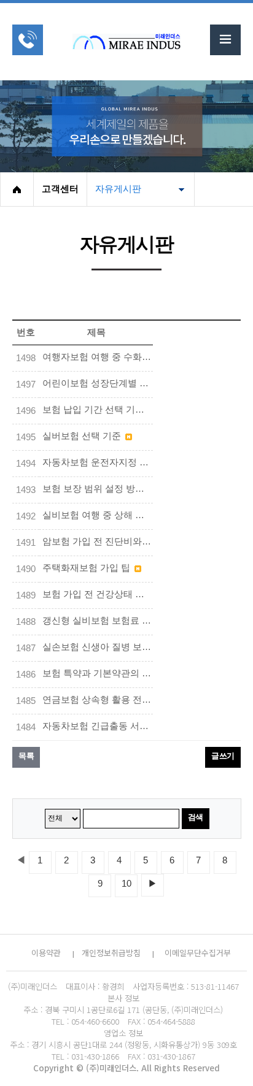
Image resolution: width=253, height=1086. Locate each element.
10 (126, 884)
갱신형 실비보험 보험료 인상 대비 (97, 620)
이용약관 (46, 952)
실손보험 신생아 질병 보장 (97, 647)
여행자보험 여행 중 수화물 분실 (97, 357)
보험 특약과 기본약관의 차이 (97, 673)
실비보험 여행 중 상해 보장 (97, 515)
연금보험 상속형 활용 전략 (97, 700)
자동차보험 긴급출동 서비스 (97, 726)
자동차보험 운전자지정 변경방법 (97, 462)
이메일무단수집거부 (198, 952)
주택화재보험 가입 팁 (87, 568)
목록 (26, 755)
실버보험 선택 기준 (82, 436)
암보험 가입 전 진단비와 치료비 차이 (97, 541)
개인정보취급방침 (111, 952)
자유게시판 (118, 189)
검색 (195, 817)
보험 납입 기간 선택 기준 (94, 410)
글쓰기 (223, 755)
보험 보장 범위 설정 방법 (94, 489)
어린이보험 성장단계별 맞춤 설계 (97, 383)
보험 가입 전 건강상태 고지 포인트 (97, 594)
